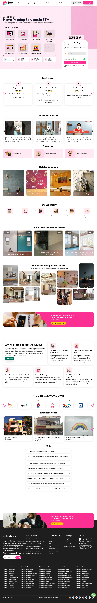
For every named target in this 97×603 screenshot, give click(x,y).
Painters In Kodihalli (8, 575)
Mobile (65, 51)
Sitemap (50, 553)
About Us (50, 541)
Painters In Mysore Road (27, 579)
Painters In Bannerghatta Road (84, 569)
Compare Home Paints (69, 546)
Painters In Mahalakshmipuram (29, 573)
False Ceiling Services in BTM (33, 546)
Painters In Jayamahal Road (10, 581)
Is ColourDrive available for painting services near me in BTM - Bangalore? (46, 488)
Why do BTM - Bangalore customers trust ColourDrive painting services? (45, 473)
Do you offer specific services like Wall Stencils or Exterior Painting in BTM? (46, 483)
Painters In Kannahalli (26, 571)
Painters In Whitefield (8, 571)
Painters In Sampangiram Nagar (84, 583)
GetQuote (48, 3)
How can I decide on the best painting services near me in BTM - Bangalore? (46, 463)
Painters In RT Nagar (44, 575)
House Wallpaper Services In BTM (34, 548)
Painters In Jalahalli (62, 573)
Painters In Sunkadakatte (27, 585)
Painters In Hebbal (62, 583)
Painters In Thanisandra (64, 581)
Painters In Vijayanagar (27, 569)
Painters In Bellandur (8, 585)
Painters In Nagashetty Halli (65, 571)
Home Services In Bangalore (10, 566)
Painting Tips (67, 539)
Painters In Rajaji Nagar (45, 571)
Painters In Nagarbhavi (27, 581)
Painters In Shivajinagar (45, 569)
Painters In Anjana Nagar (27, 583)
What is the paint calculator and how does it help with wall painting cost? (45, 468)
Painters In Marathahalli (9, 569)
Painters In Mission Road (82, 587)
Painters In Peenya (26, 587)
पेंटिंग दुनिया (66, 541)
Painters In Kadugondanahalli (65, 577)
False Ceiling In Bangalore (64, 566)
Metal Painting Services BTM (33, 553)
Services (20, 3)
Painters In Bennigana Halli (64, 575)
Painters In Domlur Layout (9, 579)
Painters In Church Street (45, 579)
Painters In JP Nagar (81, 581)
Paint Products (67, 544)
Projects (35, 3)
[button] (66, 53)
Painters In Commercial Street (47, 583)
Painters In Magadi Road (45, 577)
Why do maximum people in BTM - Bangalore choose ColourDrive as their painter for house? (47, 457)
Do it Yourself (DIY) (53, 548)
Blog (55, 3)
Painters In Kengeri (26, 577)
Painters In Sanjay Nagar (64, 585)
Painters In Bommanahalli (82, 573)
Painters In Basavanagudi (45, 585)
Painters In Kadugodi (8, 587)
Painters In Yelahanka (63, 579)
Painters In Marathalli (8, 573)
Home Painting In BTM (31, 539)
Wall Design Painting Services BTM (35, 541)
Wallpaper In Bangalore (82, 566)
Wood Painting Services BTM (33, 551)
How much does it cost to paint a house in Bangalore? (41, 451)
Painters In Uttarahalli (81, 571)
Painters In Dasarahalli (81, 579)
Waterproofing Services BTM (33, 544)
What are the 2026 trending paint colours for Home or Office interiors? (45, 478)
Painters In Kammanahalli (82, 577)
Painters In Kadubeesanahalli (10, 577)
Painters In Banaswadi (63, 587)
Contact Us (51, 539)
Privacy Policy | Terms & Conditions (48, 597)
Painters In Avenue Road (45, 587)
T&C (49, 546)
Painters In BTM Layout (82, 575)
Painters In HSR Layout (9, 583)
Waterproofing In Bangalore (46, 566)
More (68, 3)
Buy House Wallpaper (54, 551)
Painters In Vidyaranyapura (28, 575)
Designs (28, 3)
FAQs (49, 544)
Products (61, 3)
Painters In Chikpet (44, 581)
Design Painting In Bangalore (28, 566)
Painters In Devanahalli (63, 569)
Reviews (42, 3)
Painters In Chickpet (44, 573)
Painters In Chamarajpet (82, 585)
